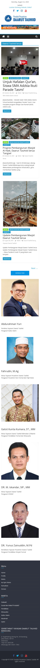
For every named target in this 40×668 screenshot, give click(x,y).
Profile (3, 576)
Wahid (20, 93)
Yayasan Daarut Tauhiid (10, 243)
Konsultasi (4, 586)
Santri (3, 622)
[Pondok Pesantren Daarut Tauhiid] (3, 36)
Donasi (3, 589)
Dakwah (4, 602)
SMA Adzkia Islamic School (10, 95)
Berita (5, 78)
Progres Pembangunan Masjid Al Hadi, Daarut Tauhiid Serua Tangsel (19, 150)
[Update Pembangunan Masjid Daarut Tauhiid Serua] (20, 182)
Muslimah (4, 618)
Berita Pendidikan (15, 78)
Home (3, 573)
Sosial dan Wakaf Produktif (10, 605)
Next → (34, 268)
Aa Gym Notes (6, 582)
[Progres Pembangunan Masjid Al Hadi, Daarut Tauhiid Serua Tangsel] (20, 119)
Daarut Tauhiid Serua (30, 93)
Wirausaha (4, 612)
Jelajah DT (25, 78)
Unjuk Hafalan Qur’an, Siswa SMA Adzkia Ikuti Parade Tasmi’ (20, 86)
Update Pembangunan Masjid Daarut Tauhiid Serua (19, 236)
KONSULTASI (19, 273)
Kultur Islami (5, 615)
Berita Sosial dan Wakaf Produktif (19, 142)
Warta (3, 579)
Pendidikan (4, 609)
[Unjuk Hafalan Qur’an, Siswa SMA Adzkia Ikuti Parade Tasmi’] (20, 48)
